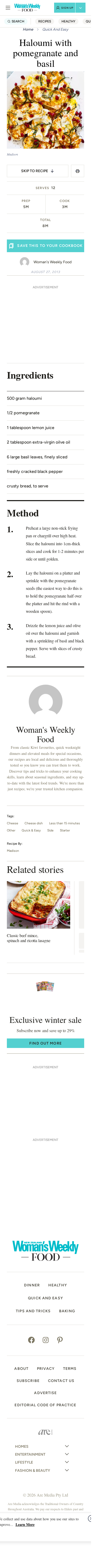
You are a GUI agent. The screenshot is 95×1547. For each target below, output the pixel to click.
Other (11, 830)
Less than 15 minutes (64, 823)
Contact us (61, 1381)
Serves (42, 188)
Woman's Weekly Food (53, 262)
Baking (67, 1311)
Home (28, 29)
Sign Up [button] (67, 8)
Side (50, 830)
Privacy (46, 1369)
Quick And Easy (55, 29)
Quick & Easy (31, 830)
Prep (26, 201)
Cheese (12, 823)
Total (45, 220)
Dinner (32, 1285)
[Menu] (8, 7)
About (21, 1369)
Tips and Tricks (33, 1311)
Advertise (45, 1393)
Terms (70, 1369)
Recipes (44, 21)
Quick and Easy (45, 1298)
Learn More (25, 1524)
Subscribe (28, 1381)
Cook (65, 201)
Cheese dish (34, 823)
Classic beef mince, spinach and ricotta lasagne (28, 938)
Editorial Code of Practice (45, 1405)
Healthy (68, 21)
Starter (65, 830)
